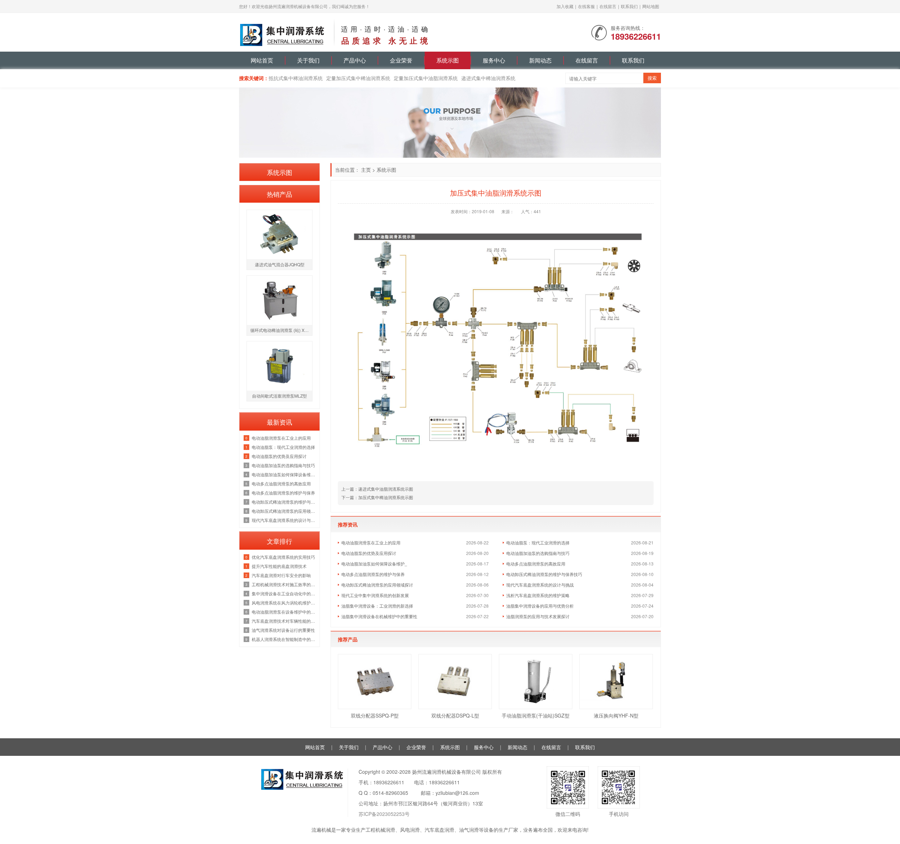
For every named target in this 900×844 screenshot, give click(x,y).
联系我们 (629, 6)
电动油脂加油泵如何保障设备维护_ (374, 564)
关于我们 (308, 60)
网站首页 (262, 60)
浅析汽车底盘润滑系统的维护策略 (538, 595)
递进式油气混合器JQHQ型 (279, 264)
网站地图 (650, 6)
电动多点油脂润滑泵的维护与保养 (373, 574)
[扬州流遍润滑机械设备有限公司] (283, 31)
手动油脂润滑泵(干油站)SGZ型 (536, 715)
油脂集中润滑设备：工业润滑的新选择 (377, 606)
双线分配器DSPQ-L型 (455, 715)
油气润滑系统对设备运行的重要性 (283, 630)
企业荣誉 (401, 60)
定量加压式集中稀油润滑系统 (358, 77)
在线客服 (586, 6)
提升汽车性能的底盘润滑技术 (279, 566)
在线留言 (607, 6)
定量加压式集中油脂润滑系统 (426, 77)
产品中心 (354, 60)
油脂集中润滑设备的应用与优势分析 (540, 606)
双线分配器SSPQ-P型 (375, 715)
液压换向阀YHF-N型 (616, 715)
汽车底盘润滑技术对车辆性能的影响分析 (284, 621)
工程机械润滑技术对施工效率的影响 (284, 584)
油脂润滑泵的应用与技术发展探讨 (538, 616)
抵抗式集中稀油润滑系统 (296, 77)
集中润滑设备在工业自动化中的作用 (284, 593)
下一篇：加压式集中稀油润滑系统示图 (377, 497)
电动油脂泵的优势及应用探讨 (368, 553)
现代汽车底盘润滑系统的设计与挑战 (540, 585)
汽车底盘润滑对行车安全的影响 (281, 575)
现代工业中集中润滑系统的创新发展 (375, 595)
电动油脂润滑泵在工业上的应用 (370, 542)
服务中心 (494, 60)
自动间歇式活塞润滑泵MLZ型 (279, 396)
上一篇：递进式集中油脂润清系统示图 (377, 489)
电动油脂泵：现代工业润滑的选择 (538, 542)
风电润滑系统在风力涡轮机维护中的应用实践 (284, 603)
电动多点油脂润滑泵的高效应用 (535, 564)
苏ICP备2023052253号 (384, 813)
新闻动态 (540, 60)
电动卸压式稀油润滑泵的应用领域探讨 (377, 585)
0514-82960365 (390, 792)
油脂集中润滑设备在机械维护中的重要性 (379, 616)
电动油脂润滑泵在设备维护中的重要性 (284, 612)
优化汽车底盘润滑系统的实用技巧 (283, 557)
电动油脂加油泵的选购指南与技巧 (538, 553)
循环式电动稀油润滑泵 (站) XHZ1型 (281, 330)
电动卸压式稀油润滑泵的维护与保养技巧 (544, 574)
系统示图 (447, 60)
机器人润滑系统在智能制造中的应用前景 (284, 639)
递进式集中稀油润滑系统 (488, 77)
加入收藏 (565, 6)
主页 (366, 169)
